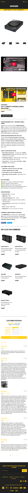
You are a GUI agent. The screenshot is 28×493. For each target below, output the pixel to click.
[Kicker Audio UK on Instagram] (23, 481)
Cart (26, 1)
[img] (4, 346)
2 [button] (12, 455)
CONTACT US (5, 477)
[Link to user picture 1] (4, 384)
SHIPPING (22, 477)
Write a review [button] (14, 337)
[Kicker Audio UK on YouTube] (25, 481)
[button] (4, 110)
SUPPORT (17, 477)
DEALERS (11, 477)
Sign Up (24, 470)
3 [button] (14, 455)
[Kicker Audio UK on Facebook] (21, 481)
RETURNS (13, 478)
